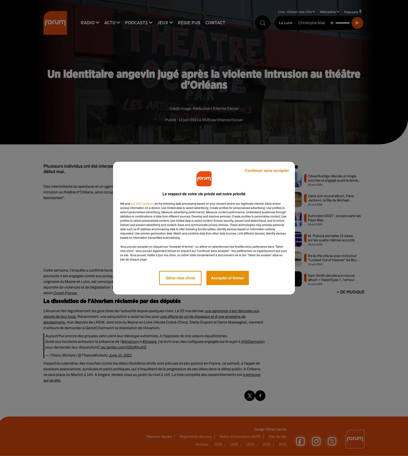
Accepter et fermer (227, 278)
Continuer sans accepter (267, 170)
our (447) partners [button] (142, 203)
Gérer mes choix (180, 278)
